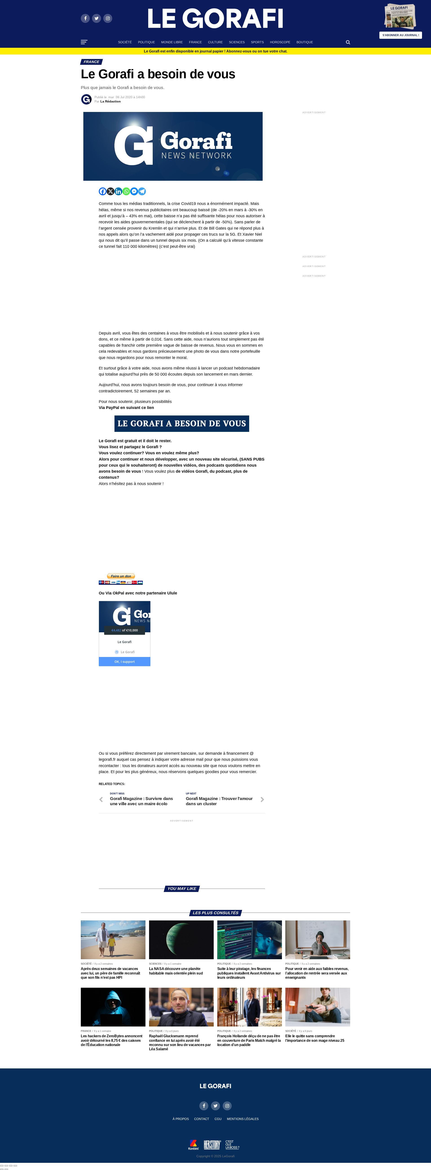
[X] (110, 191)
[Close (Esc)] (2, 1165)
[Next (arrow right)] (6, 1169)
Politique (146, 42)
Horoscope (280, 42)
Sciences (237, 42)
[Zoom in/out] (15, 1165)
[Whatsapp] (126, 191)
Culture (215, 42)
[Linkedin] (118, 191)
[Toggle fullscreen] (11, 1165)
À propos (181, 1119)
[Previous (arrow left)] (2, 1169)
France (195, 42)
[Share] (6, 1165)
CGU (218, 1119)
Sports (257, 42)
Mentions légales (243, 1119)
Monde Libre (172, 42)
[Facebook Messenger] (134, 191)
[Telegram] (142, 191)
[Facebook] (103, 191)
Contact (201, 1119)
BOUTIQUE (305, 42)
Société (125, 42)
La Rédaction (110, 101)
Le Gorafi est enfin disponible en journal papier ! (215, 51)
